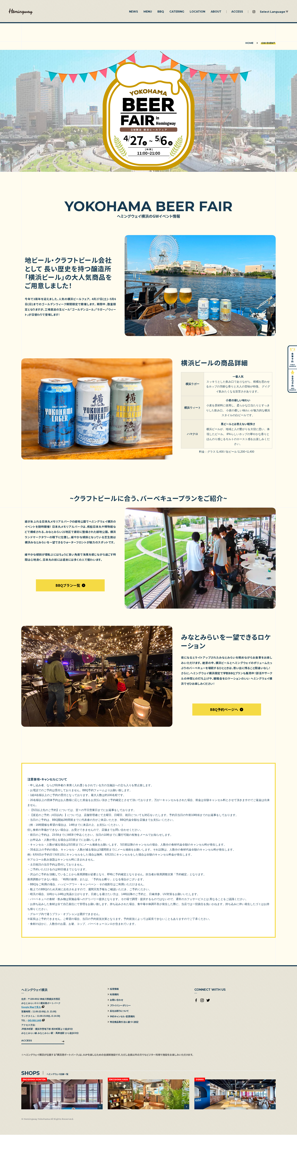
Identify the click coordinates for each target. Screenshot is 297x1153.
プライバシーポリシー (120, 1005)
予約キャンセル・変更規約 (122, 1016)
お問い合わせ (116, 1000)
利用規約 (114, 994)
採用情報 (114, 988)
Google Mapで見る (31, 1007)
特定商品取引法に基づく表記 (124, 1022)
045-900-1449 (34, 1020)
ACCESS (26, 1040)
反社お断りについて (119, 1011)
